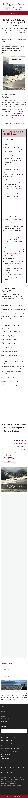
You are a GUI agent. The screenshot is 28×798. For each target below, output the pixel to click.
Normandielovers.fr (6, 754)
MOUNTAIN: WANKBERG (20, 443)
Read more (14, 699)
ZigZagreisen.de (14, 745)
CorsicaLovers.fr (5, 758)
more (23, 32)
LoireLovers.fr (4, 756)
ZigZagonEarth (14, 7)
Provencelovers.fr (5, 760)
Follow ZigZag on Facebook (8, 737)
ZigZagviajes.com (15, 748)
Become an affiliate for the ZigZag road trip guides (13, 772)
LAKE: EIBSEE (22, 449)
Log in (23, 796)
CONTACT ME (4, 721)
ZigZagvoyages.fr (14, 743)
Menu (15, 13)
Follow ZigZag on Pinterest (7, 740)
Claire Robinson (23, 28)
